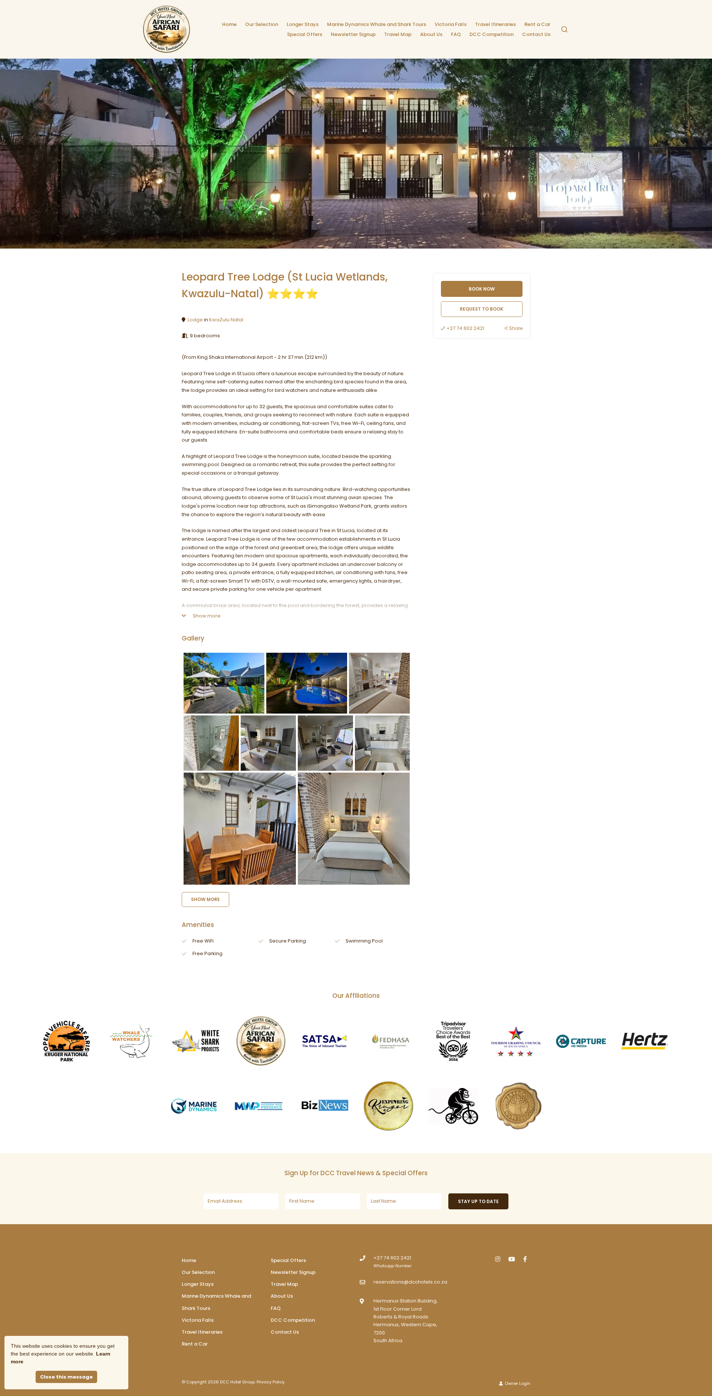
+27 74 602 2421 (465, 328)
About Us (431, 34)
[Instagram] (497, 1259)
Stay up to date (478, 1201)
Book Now (482, 289)
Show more (206, 615)
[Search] (564, 29)
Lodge (195, 319)
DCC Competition (491, 34)
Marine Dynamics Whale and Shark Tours (376, 24)
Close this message (66, 1376)
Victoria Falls (451, 24)
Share (516, 328)
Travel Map (398, 34)
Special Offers (304, 34)
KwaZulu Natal (226, 319)
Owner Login (517, 1383)
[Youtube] (511, 1259)
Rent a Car (537, 24)
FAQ (456, 34)
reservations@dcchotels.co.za (410, 1281)
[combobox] (564, 29)
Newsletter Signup (353, 34)
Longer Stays (303, 24)
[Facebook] (525, 1259)
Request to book (481, 309)
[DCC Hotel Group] (166, 29)
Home (229, 24)
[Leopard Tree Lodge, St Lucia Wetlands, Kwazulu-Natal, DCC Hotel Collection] (224, 683)
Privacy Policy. (271, 1382)
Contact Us (536, 34)
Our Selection (261, 24)
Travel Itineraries (495, 24)
